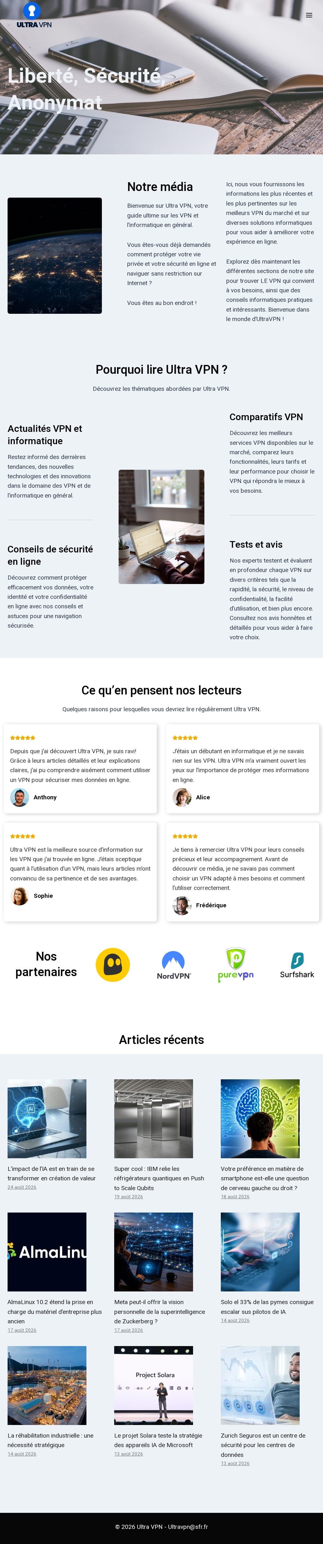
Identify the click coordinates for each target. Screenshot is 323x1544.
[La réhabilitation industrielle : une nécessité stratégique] (55, 1385)
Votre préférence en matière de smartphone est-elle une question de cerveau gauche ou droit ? (265, 1178)
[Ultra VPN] (32, 15)
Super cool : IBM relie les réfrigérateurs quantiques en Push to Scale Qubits (159, 1178)
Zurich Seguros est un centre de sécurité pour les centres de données (263, 1445)
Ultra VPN (150, 1526)
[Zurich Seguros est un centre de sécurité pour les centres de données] (268, 1385)
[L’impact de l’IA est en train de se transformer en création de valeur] (55, 1118)
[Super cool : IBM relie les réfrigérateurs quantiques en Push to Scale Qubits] (161, 1118)
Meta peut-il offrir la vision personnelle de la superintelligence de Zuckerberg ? (159, 1311)
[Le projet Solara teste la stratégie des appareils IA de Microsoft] (161, 1385)
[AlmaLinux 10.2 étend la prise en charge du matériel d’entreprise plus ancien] (55, 1252)
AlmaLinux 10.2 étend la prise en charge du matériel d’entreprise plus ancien (55, 1311)
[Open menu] (308, 15)
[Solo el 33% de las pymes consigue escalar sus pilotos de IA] (268, 1252)
